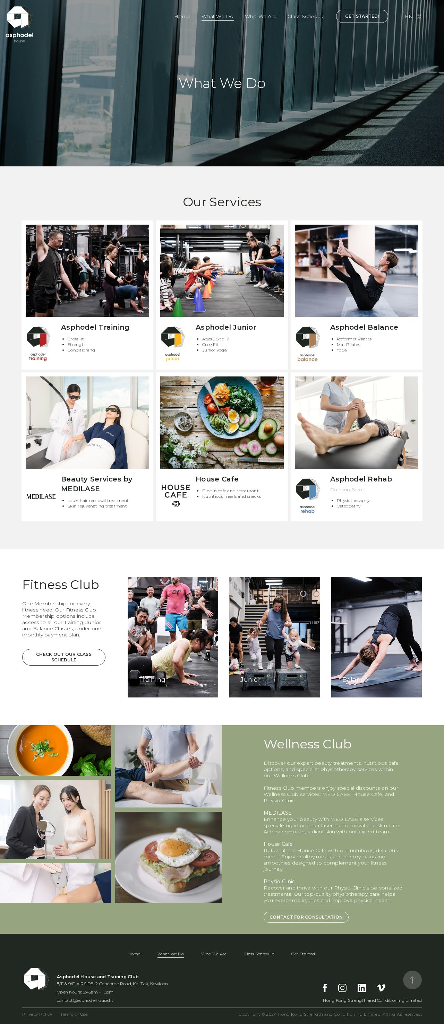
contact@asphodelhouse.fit (85, 1000)
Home (182, 16)
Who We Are (261, 16)
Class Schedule (306, 16)
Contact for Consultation (306, 917)
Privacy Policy (37, 1014)
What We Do (218, 16)
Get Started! (362, 16)
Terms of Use (73, 1014)
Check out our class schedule (64, 657)
